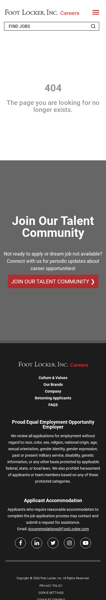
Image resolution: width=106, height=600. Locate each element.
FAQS (53, 405)
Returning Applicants (53, 398)
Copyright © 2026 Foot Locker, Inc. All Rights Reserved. (53, 578)
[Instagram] (69, 543)
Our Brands (53, 384)
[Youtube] (85, 543)
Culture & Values (53, 378)
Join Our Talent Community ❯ (53, 281)
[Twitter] (53, 543)
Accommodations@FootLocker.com (58, 529)
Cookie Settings (51, 593)
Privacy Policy (51, 586)
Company (53, 391)
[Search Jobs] (93, 26)
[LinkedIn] (36, 543)
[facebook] (20, 543)
